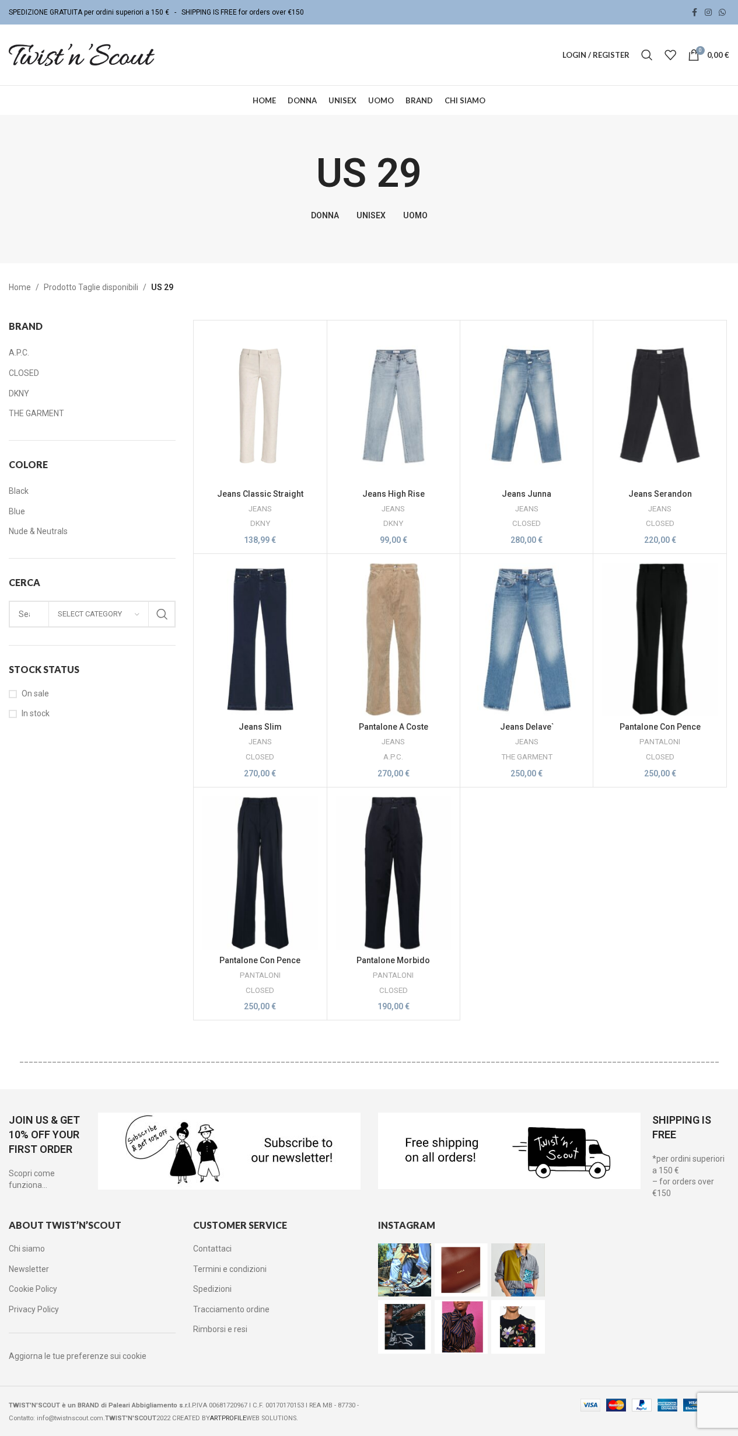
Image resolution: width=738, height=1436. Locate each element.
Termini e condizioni (230, 1269)
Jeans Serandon (660, 494)
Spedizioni (212, 1289)
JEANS (260, 508)
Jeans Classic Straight (260, 494)
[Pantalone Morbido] (393, 873)
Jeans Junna (526, 494)
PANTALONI (659, 741)
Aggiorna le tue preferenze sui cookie (77, 1356)
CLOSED (526, 523)
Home (20, 287)
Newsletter (29, 1269)
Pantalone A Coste (393, 726)
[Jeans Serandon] (659, 406)
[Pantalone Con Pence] (659, 639)
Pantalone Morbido (393, 960)
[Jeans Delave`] (526, 639)
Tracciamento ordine (231, 1309)
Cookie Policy (33, 1289)
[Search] (647, 55)
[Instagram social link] (708, 12)
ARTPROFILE (227, 1418)
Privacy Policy (34, 1309)
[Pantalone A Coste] (393, 639)
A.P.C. (393, 756)
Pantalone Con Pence (660, 726)
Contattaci (212, 1248)
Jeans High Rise (393, 494)
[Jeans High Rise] (393, 406)
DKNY (260, 523)
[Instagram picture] (404, 1269)
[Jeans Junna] (526, 406)
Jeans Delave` (527, 726)
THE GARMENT (526, 756)
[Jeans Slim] (259, 639)
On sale (35, 693)
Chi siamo (27, 1248)
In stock (36, 713)
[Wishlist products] (670, 55)
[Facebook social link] (694, 12)
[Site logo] (82, 54)
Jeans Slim (260, 726)
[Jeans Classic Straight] (259, 406)
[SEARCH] (162, 614)
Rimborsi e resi (220, 1329)
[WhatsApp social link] (722, 12)
